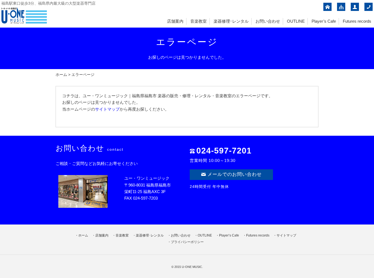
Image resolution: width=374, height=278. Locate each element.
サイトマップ (107, 109)
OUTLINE (296, 21)
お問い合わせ (267, 21)
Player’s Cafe (324, 21)
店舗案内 (175, 21)
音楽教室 (198, 21)
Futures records (357, 21)
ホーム (61, 75)
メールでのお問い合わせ (235, 174)
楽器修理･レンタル (231, 21)
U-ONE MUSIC (192, 266)
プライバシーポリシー (187, 242)
